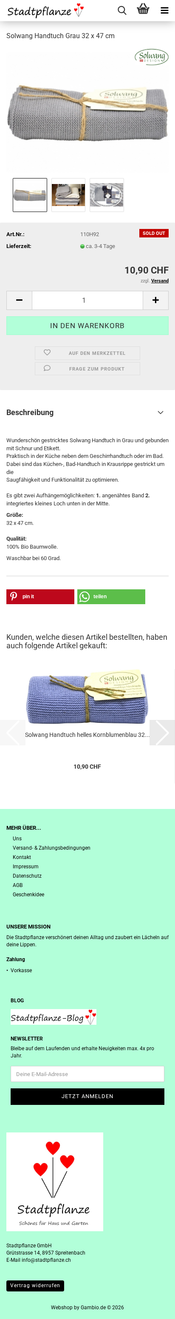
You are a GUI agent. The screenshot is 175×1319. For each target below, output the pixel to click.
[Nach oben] (151, 1306)
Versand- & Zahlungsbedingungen (51, 848)
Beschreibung (30, 412)
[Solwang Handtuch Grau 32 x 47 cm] (87, 112)
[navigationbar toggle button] (164, 10)
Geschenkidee (28, 895)
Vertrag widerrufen (35, 1285)
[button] (19, 300)
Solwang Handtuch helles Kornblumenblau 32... (87, 734)
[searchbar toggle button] (122, 10)
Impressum (26, 867)
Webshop (62, 1308)
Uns (17, 839)
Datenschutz (27, 876)
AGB (18, 885)
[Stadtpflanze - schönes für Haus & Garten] (42, 10)
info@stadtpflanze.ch (46, 1260)
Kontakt (22, 857)
